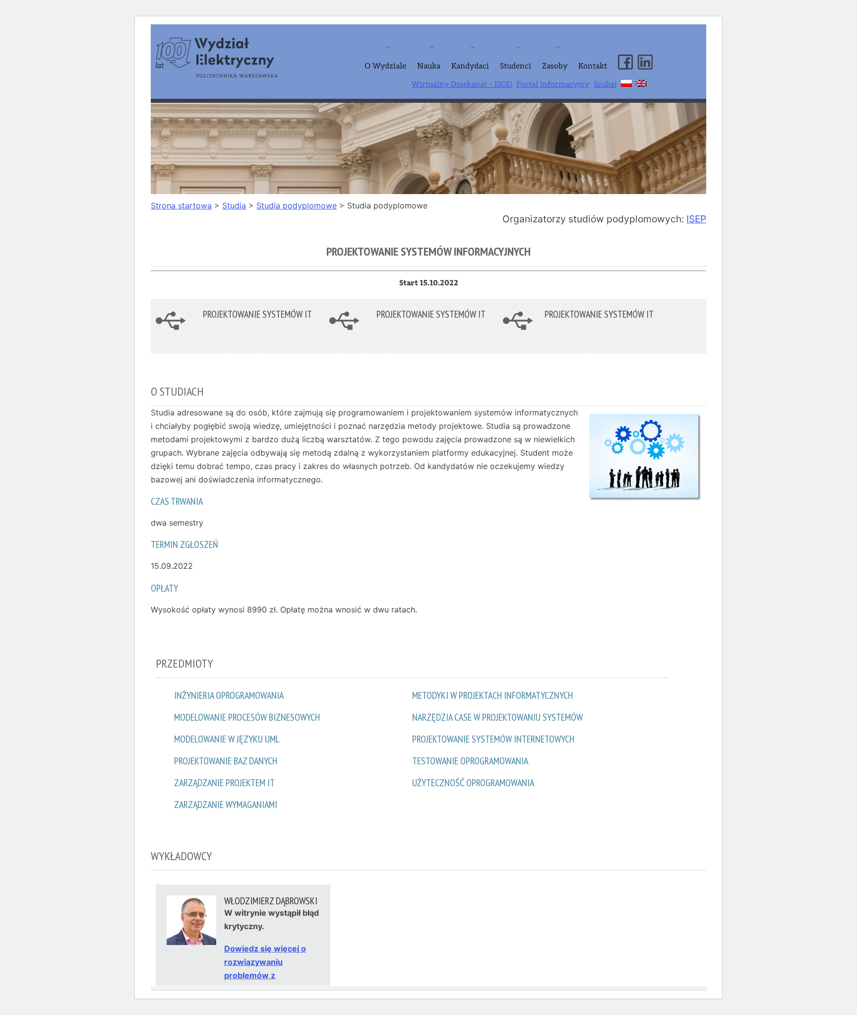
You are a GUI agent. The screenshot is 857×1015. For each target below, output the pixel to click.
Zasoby (554, 66)
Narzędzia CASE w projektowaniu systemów (497, 717)
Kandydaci (470, 66)
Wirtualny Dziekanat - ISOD (462, 84)
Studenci (515, 66)
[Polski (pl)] (626, 81)
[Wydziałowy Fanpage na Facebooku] (625, 53)
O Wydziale (385, 66)
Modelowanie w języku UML (227, 739)
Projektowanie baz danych (225, 760)
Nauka (428, 66)
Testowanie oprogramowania (470, 760)
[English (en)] (641, 81)
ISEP (696, 219)
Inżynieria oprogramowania (229, 695)
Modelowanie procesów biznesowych (247, 717)
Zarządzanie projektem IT (224, 782)
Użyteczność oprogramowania (473, 782)
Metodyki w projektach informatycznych (492, 695)
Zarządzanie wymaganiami (225, 804)
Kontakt (592, 66)
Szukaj (605, 84)
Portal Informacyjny (552, 84)
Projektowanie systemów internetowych (493, 739)
